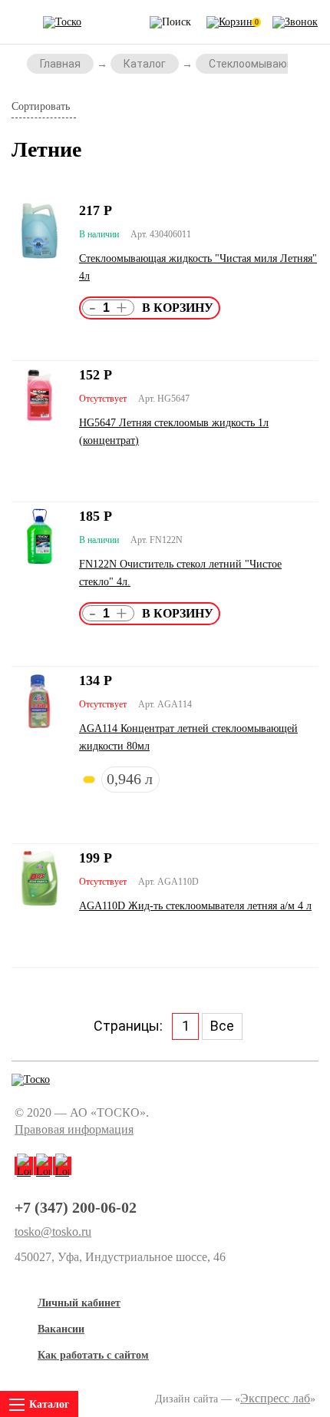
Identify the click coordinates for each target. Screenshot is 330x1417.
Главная (60, 64)
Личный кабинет (79, 1303)
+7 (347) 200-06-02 (76, 1207)
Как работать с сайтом (93, 1355)
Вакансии (61, 1329)
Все (222, 1026)
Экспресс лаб (275, 1398)
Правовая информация (74, 1129)
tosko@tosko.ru (53, 1232)
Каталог (145, 64)
